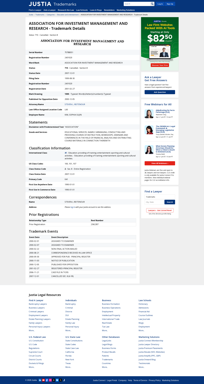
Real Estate (107, 323)
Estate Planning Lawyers (40, 319)
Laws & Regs (96, 10)
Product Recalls (108, 352)
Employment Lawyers (38, 315)
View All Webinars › (159, 163)
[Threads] (53, 380)
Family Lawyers (35, 323)
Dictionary (143, 304)
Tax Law (105, 326)
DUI (67, 315)
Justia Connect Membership (151, 340)
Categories (51, 15)
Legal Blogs (107, 344)
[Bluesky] (57, 380)
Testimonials (144, 363)
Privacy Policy (155, 380)
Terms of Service (140, 380)
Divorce (68, 311)
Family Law (70, 323)
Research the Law (66, 10)
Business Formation (111, 304)
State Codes (70, 344)
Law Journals (144, 319)
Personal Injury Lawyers (39, 326)
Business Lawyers (37, 307)
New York (69, 359)
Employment (107, 311)
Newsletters (109, 10)
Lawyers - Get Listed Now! (160, 210)
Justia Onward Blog (147, 359)
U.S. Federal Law (37, 337)
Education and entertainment (68, 15)
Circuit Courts (35, 355)
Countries (106, 363)
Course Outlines (146, 315)
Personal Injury (72, 326)
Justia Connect (99, 380)
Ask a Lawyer (50, 10)
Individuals (71, 300)
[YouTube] (43, 380)
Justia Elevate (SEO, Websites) (152, 352)
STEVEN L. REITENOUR (75, 104)
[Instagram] (50, 380)
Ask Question (160, 92)
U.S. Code (33, 344)
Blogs (141, 323)
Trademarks (39, 15)
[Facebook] (46, 380)
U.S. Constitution (36, 340)
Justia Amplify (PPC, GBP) (150, 355)
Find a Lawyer (35, 10)
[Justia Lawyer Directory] (64, 380)
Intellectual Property (111, 315)
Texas (68, 363)
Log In (160, 4)
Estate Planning (72, 319)
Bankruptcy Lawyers (38, 304)
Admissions (144, 307)
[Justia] (40, 4)
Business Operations (111, 307)
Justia (31, 15)
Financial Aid (144, 311)
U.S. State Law (72, 337)
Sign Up (170, 4)
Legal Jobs (106, 340)
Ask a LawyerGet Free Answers (156, 78)
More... (32, 330)
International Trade (110, 319)
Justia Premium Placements (151, 348)
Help (130, 380)
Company (122, 380)
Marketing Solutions (126, 10)
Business (106, 300)
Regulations (34, 348)
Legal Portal (112, 380)
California (69, 352)
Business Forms (109, 348)
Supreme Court (35, 352)
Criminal (69, 307)
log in (72, 207)
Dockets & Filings (36, 363)
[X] (60, 380)
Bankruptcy (70, 304)
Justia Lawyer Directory (149, 344)
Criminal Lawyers (36, 311)
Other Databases (111, 337)
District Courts (35, 359)
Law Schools (82, 10)
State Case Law (72, 348)
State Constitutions (74, 340)
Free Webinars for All (158, 104)
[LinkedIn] (40, 380)
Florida (68, 355)
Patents (105, 355)
